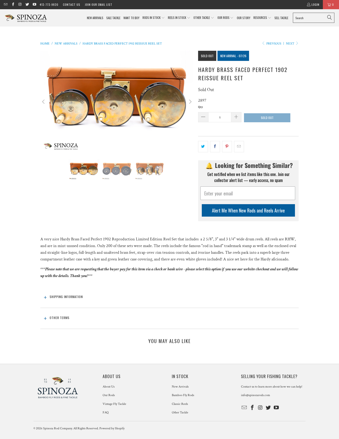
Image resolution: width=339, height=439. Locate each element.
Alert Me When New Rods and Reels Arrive (248, 210)
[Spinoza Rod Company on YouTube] (34, 4)
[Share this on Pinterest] (227, 146)
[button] (154, 18)
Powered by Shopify (112, 428)
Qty (200, 107)
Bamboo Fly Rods (183, 395)
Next (290, 44)
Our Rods (109, 395)
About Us (109, 387)
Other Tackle (180, 412)
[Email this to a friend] (239, 146)
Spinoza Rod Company (57, 428)
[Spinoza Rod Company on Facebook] (13, 4)
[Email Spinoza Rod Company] (5, 4)
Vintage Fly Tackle (114, 404)
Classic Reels (180, 404)
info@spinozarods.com (255, 395)
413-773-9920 (49, 4)
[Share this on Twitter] (203, 146)
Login (315, 4)
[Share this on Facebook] (215, 146)
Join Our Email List (98, 4)
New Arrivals (180, 387)
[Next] (190, 102)
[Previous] (44, 102)
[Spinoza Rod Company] (26, 18)
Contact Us (71, 4)
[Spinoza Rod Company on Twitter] (27, 4)
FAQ (106, 412)
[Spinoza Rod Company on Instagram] (20, 4)
